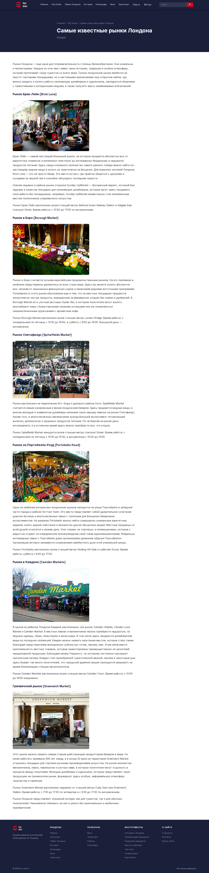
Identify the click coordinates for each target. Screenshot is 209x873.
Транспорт (123, 4)
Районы (44, 4)
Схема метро (131, 853)
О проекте (167, 833)
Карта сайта (168, 841)
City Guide (56, 4)
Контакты (166, 837)
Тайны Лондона (72, 4)
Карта (136, 4)
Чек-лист (129, 849)
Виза (112, 4)
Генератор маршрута (135, 841)
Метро (147, 4)
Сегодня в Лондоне (134, 833)
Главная (61, 23)
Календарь (101, 4)
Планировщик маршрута (137, 837)
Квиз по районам (133, 845)
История (88, 4)
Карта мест (130, 857)
